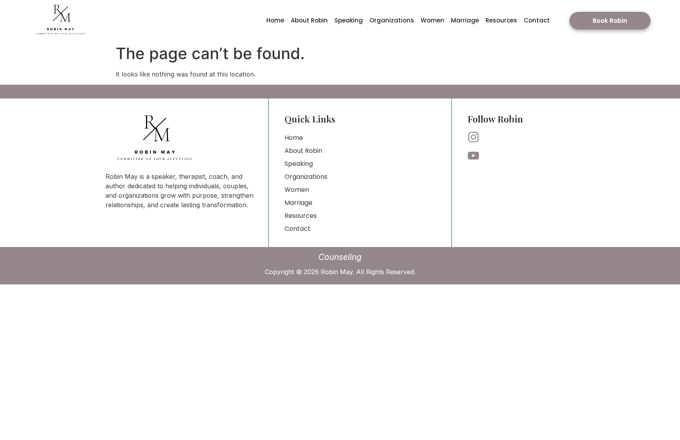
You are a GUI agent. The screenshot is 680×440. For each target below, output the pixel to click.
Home (275, 20)
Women (432, 20)
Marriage (465, 20)
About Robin (309, 20)
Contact (537, 20)
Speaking (348, 20)
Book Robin (610, 21)
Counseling (340, 257)
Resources (501, 20)
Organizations (392, 20)
